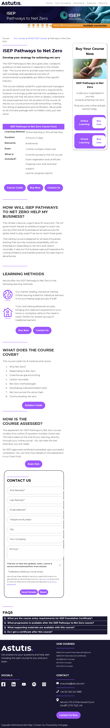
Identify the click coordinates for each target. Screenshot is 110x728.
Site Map (28, 725)
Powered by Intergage (57, 725)
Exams (90, 3)
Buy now (98, 123)
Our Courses (62, 3)
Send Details (28, 592)
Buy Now (35, 187)
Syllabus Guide (33, 405)
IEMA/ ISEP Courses (37, 38)
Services (77, 3)
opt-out (45, 579)
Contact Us (53, 187)
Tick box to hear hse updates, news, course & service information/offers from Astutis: (29, 565)
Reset (43, 592)
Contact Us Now (68, 715)
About (101, 3)
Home (49, 3)
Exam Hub (33, 464)
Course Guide (15, 187)
